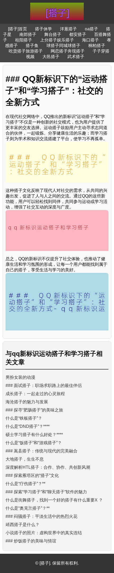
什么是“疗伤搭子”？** (25, 483)
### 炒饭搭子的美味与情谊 (31, 541)
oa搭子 (91, 29)
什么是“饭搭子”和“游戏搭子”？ (34, 443)
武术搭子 (75, 56)
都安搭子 (77, 34)
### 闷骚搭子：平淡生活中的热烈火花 (41, 516)
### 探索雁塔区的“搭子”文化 (32, 475)
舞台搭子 (52, 34)
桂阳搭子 (23, 40)
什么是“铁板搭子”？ (24, 418)
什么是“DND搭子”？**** (28, 426)
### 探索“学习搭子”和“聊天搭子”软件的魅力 (46, 492)
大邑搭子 (50, 56)
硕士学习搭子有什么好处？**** (34, 434)
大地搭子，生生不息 (25, 459)
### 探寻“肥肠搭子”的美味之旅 (34, 410)
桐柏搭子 (96, 45)
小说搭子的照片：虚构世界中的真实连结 (44, 533)
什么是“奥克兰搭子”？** (28, 508)
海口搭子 (90, 40)
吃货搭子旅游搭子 (26, 51)
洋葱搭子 (68, 29)
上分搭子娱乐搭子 (57, 40)
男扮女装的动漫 (20, 377)
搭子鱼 (32, 45)
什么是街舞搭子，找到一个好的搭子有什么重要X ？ (54, 500)
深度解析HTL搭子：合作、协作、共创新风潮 (48, 467)
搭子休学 (43, 29)
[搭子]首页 (17, 29)
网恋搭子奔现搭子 (68, 51)
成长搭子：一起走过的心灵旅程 (35, 393)
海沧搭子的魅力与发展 (27, 402)
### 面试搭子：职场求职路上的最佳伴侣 (44, 385)
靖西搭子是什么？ (23, 524)
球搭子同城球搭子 (63, 45)
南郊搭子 (27, 34)
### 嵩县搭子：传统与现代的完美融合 (41, 451)
